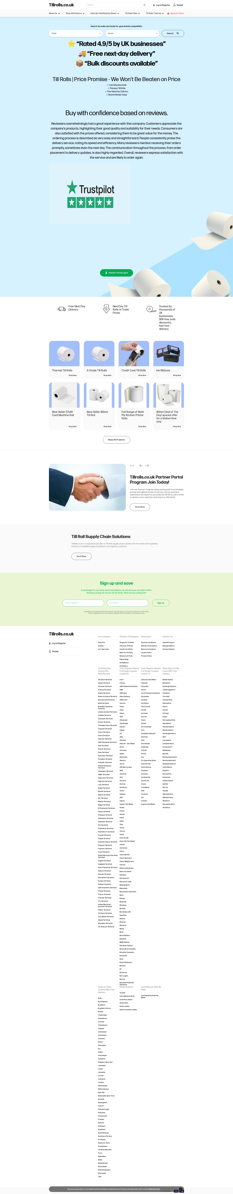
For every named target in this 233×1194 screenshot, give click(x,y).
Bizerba (123, 922)
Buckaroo (123, 973)
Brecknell (123, 956)
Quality (101, 646)
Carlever (144, 713)
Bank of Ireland (125, 872)
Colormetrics (146, 767)
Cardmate (145, 697)
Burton (122, 979)
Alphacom (123, 757)
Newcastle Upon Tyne (106, 1096)
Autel (122, 835)
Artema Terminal (104, 690)
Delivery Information (149, 646)
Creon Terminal (104, 732)
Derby (100, 1042)
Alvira (122, 764)
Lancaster (102, 1066)
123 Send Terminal (105, 680)
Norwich (101, 1099)
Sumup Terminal (104, 881)
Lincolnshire (167, 747)
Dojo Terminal (103, 746)
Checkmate (145, 744)
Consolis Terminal (105, 729)
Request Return (169, 646)
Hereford (101, 1059)
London (101, 1082)
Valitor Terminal (104, 910)
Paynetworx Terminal (106, 832)
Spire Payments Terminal (107, 868)
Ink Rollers (124, 666)
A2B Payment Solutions (129, 686)
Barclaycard (124, 878)
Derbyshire (167, 703)
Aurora (122, 831)
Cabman (144, 683)
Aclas (122, 707)
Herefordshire (168, 727)
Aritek (122, 808)
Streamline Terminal (106, 878)
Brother (123, 966)
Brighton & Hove (104, 1008)
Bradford (101, 1005)
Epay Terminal (103, 752)
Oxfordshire (167, 767)
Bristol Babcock (126, 962)
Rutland (166, 771)
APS (121, 798)
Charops (144, 737)
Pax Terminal (103, 825)
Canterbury (102, 1018)
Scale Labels (125, 1006)
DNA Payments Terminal (107, 742)
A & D (122, 680)
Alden (122, 754)
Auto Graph (124, 838)
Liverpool (101, 1079)
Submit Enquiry (169, 643)
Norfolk (165, 754)
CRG (142, 791)
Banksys (123, 875)
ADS (121, 717)
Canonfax (145, 686)
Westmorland (168, 798)
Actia (122, 710)
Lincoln (101, 1076)
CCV (142, 730)
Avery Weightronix (127, 861)
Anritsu (122, 784)
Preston (101, 1119)
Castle (143, 723)
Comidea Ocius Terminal (107, 726)
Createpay (145, 787)
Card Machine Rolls (127, 996)
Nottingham (102, 1103)
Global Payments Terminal (104, 767)
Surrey (165, 787)
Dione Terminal (104, 736)
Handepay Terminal (105, 771)
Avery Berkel (125, 855)
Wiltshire (166, 801)
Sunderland (102, 1146)
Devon (165, 707)
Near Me (101, 1093)
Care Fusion (145, 707)
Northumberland (169, 761)
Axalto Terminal (104, 693)
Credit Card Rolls (126, 649)
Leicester (101, 1072)
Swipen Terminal (104, 884)
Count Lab (145, 781)
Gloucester (102, 1056)
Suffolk (165, 784)
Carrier (144, 717)
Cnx (142, 757)
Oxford (100, 1106)
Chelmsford (102, 1025)
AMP (121, 771)
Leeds (100, 1069)
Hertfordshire (168, 730)
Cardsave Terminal (105, 719)
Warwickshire (168, 794)
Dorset (165, 710)
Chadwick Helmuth (148, 734)
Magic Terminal (104, 788)
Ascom (122, 814)
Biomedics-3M (125, 912)
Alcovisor (123, 750)
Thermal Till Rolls (126, 646)
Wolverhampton (104, 1170)
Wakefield (102, 1156)
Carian (143, 710)
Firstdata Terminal (105, 759)
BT (121, 969)
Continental (145, 777)
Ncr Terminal (103, 798)
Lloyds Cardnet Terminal (107, 712)
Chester (101, 1029)
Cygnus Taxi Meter (148, 804)
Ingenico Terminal (105, 781)
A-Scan (122, 683)
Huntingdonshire (169, 734)
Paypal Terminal (104, 839)
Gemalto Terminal (105, 763)
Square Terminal (104, 871)
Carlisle (101, 1022)
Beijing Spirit (125, 885)
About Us (101, 643)
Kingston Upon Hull (105, 1062)
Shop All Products (116, 440)
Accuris (123, 703)
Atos (121, 824)
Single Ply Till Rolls (127, 643)
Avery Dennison (126, 858)
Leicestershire (168, 744)
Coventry (101, 1039)
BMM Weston (125, 942)
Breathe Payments (127, 952)
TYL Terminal (103, 901)
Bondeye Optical (126, 946)
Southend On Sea (105, 1136)
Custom (144, 801)
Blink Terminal (103, 703)
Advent (122, 727)
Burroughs (124, 976)
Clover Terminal (104, 722)
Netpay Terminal (104, 802)
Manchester (102, 1086)
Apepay (123, 794)
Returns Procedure (148, 649)
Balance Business (126, 868)
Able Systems (125, 697)
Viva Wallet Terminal (106, 917)
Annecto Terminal (105, 686)
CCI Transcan (146, 727)
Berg (122, 895)
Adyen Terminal (104, 683)
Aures (122, 828)
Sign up (160, 603)
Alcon (122, 747)
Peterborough (103, 1109)
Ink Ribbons (124, 663)
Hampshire (167, 723)
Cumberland (167, 700)
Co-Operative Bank (148, 761)
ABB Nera (123, 693)
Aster (122, 821)
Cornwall (166, 697)
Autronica (123, 848)
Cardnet (144, 700)
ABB (121, 690)
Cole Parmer (146, 764)
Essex (165, 717)
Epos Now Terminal (105, 756)
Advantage (124, 723)
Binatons (123, 905)
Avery (122, 851)
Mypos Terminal (104, 795)
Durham (166, 713)
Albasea (123, 740)
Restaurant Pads (126, 656)
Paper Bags (124, 659)
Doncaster (102, 1045)
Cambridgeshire (169, 690)
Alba (121, 737)
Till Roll (122, 993)
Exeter (100, 1052)
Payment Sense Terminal (107, 842)
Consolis (144, 774)
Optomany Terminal (105, 818)
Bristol (100, 1012)
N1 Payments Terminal (106, 808)
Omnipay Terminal (105, 815)
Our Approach (103, 649)
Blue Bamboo (125, 936)
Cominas (144, 771)
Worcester (102, 1173)
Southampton (103, 1133)
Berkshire (166, 683)
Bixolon (122, 919)
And (121, 777)
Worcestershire (169, 804)
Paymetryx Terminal (105, 829)
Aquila (122, 801)
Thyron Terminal (104, 894)
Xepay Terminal (104, 920)
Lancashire (167, 740)
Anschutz (123, 787)
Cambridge (102, 1015)
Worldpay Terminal (105, 923)
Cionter (144, 750)
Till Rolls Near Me (104, 1150)
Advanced (123, 720)
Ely (99, 1049)
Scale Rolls (124, 1003)
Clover (143, 754)
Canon (143, 690)
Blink (122, 932)
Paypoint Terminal (105, 845)
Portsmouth (102, 1116)
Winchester (102, 1167)
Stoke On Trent (104, 1143)
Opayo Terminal (104, 812)
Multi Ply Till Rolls (126, 653)
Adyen (122, 730)
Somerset (166, 777)
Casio (143, 720)
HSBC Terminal (104, 775)
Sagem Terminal (104, 861)
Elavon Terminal (104, 749)
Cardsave (145, 703)
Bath (100, 998)
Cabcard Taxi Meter (148, 680)
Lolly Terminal (103, 785)
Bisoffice (123, 915)
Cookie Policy (146, 653)
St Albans (102, 1140)
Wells (100, 1160)
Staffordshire (168, 781)
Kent (164, 737)
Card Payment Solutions (150, 693)
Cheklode (144, 747)
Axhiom (122, 865)
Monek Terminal (104, 791)
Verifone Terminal (105, 913)
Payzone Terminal (105, 849)
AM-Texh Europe (126, 767)
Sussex (165, 791)
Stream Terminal (104, 874)
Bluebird (123, 939)
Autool (122, 845)
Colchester (102, 1035)
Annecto (123, 781)
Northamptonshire (170, 757)
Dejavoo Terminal (105, 739)
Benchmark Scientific (128, 892)
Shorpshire (167, 774)
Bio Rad (123, 909)
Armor (122, 811)
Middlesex (167, 750)
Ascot (122, 818)
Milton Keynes (103, 1089)
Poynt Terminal (104, 852)
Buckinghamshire (169, 686)
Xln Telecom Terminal (106, 927)
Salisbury (102, 1126)
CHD (142, 740)
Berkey (122, 899)
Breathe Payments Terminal (105, 708)
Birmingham (103, 1002)
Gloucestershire (169, 720)
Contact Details (169, 649)
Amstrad (123, 774)
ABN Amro (124, 700)
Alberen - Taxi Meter (127, 744)
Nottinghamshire (169, 764)
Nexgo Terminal (104, 805)
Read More (140, 507)
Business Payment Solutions (127, 984)
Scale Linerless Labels (128, 1010)
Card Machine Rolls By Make (149, 997)
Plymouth (101, 1113)
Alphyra (123, 761)
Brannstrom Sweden (128, 949)
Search (170, 33)
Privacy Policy (146, 656)
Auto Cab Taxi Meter (127, 841)
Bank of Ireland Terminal (107, 697)
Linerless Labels (126, 1000)
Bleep (122, 929)
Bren (122, 959)
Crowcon (144, 794)
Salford (101, 1123)
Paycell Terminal (104, 835)
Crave (143, 784)
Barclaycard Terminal (106, 700)
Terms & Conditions (148, 643)
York (100, 1177)
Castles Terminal (104, 715)
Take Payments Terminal (107, 888)
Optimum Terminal (105, 822)
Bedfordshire (168, 680)
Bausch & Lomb (125, 882)
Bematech (124, 888)
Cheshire (166, 693)
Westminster (103, 1163)
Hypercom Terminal (105, 778)
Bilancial (123, 902)
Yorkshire (166, 808)
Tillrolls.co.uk (61, 5)
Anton (122, 791)
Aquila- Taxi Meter (126, 804)
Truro (100, 1153)
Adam (122, 713)
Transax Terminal (104, 898)
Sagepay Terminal (105, 864)
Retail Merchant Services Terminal (108, 856)
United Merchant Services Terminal (105, 906)
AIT (121, 734)
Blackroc (123, 925)
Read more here (154, 1189)
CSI (142, 798)
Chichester (102, 1032)
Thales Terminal (104, 891)
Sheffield (101, 1130)
